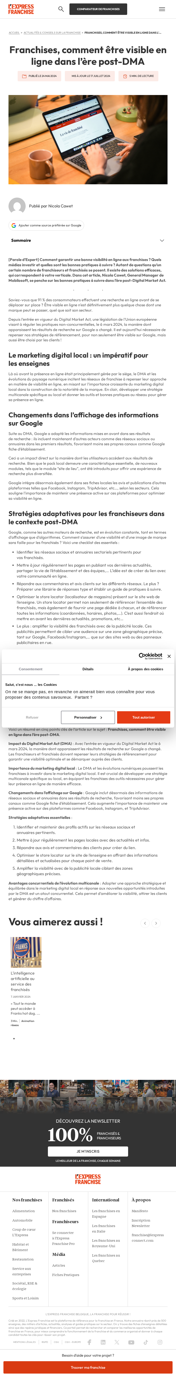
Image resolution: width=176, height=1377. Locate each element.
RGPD (45, 1342)
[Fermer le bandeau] (169, 656)
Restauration (23, 1259)
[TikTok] (146, 1342)
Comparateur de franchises (98, 9)
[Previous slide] (145, 923)
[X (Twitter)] (117, 1342)
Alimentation (23, 1211)
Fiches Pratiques (65, 1275)
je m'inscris (88, 1151)
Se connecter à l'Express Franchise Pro (63, 1238)
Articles (58, 1266)
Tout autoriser (143, 717)
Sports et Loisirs (25, 1298)
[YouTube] (131, 1342)
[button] (61, 9)
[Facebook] (89, 1342)
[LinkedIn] (103, 1342)
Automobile (22, 1220)
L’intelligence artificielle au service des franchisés (23, 981)
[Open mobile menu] (162, 9)
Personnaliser (85, 717)
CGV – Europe (73, 1342)
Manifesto (140, 1211)
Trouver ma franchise (88, 1367)
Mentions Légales (24, 1342)
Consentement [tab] (30, 669)
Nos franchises (64, 1211)
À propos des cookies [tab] (145, 669)
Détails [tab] (88, 669)
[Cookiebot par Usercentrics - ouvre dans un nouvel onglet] (142, 656)
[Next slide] (156, 923)
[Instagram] (160, 1342)
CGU (56, 1342)
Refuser (32, 717)
